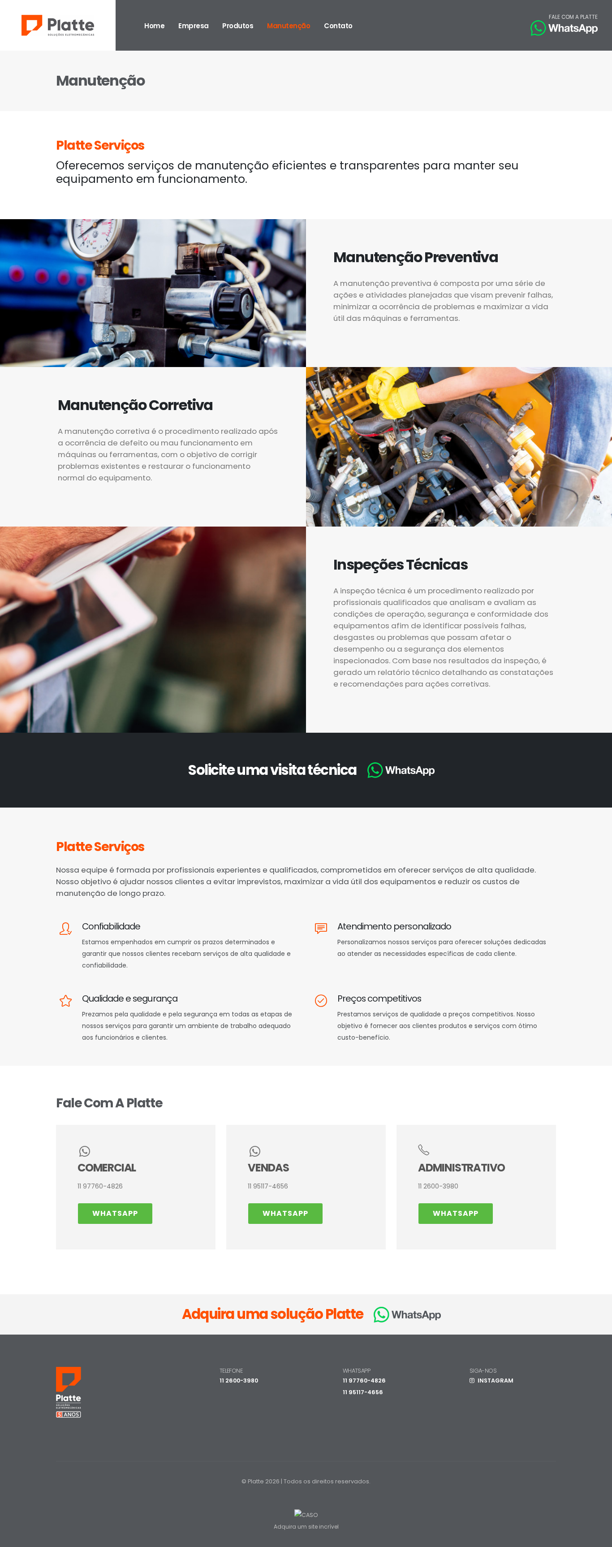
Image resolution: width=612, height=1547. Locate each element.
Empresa (193, 25)
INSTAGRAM (494, 1380)
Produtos (237, 25)
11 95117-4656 (363, 1392)
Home (154, 25)
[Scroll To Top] (596, 1537)
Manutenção (288, 25)
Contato (338, 25)
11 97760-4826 (364, 1380)
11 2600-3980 (239, 1380)
